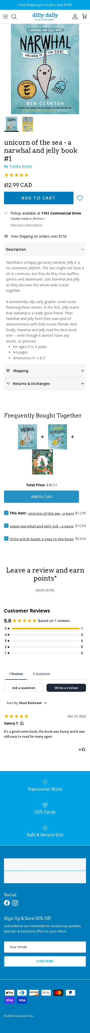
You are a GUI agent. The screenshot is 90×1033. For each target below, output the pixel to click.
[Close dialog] (85, 498)
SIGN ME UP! (66, 537)
